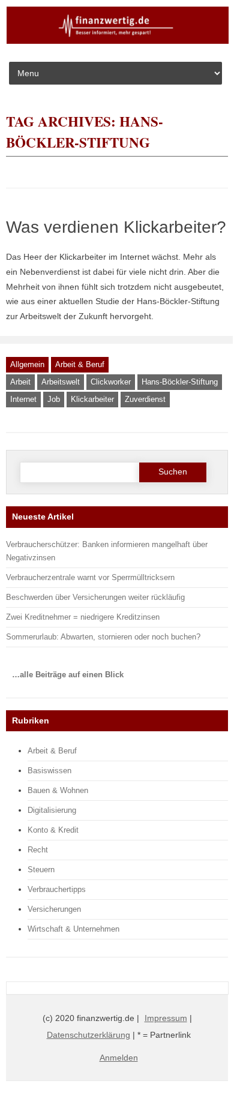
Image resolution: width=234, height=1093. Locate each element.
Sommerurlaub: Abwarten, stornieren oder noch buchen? (103, 636)
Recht (38, 849)
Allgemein (27, 364)
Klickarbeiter (92, 399)
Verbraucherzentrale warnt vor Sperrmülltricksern (90, 577)
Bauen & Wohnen (58, 790)
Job (53, 399)
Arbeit (20, 381)
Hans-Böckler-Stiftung (180, 381)
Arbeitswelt (60, 381)
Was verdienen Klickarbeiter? (116, 227)
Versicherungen (54, 909)
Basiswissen (49, 770)
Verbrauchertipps (57, 889)
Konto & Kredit (53, 829)
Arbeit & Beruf (79, 364)
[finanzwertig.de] (117, 41)
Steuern (41, 869)
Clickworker (111, 381)
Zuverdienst (145, 399)
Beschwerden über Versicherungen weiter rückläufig (95, 597)
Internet (23, 399)
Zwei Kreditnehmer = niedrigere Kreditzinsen (83, 616)
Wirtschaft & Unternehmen (73, 928)
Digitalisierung (52, 810)
